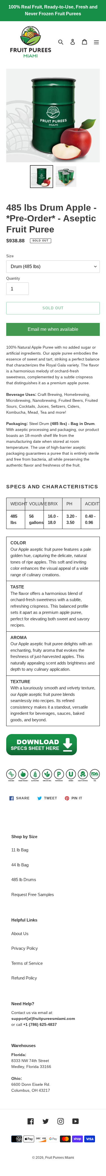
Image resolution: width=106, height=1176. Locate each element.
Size (10, 256)
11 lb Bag (19, 849)
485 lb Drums (23, 879)
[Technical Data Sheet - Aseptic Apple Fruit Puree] (41, 754)
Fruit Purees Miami (59, 1158)
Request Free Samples (32, 894)
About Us (20, 933)
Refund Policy (24, 978)
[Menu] (96, 42)
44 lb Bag (20, 864)
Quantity (13, 278)
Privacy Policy (24, 948)
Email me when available (53, 329)
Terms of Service (27, 963)
